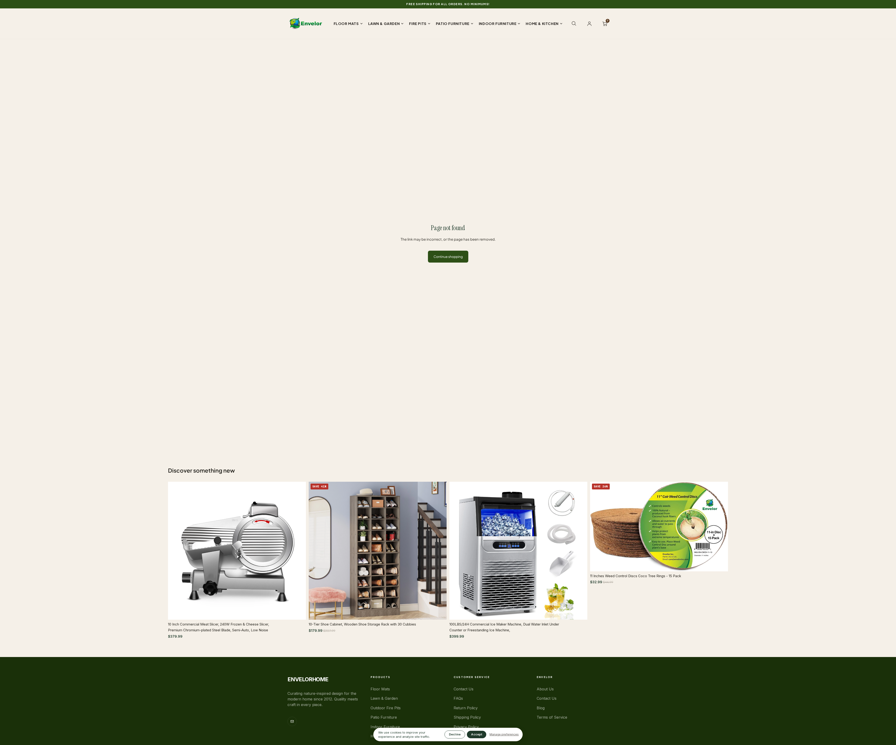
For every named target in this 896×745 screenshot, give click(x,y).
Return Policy (466, 708)
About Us (545, 689)
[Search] (574, 23)
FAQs (458, 698)
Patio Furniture (384, 717)
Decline (455, 734)
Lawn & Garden (384, 698)
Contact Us (463, 689)
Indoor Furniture (385, 726)
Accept (476, 734)
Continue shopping (448, 256)
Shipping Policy (467, 717)
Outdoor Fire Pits (386, 708)
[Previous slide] (175, 551)
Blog (541, 708)
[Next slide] (299, 551)
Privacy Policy (466, 726)
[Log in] (589, 23)
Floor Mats (380, 689)
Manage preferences (504, 734)
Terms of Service (552, 717)
